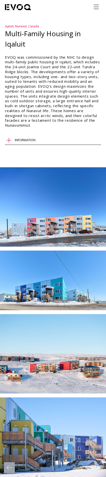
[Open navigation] (96, 7)
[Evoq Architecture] (18, 7)
